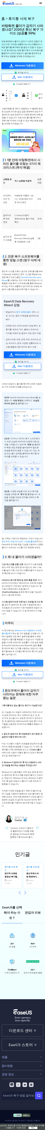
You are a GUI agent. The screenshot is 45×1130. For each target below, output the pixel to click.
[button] (25, 893)
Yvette (6, 96)
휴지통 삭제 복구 (21, 19)
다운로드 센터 (20, 1030)
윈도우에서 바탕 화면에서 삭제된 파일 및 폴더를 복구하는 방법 (33, 875)
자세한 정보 (21, 1128)
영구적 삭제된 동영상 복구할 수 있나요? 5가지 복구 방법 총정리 (11, 875)
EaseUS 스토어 (21, 1045)
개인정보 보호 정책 (11, 1121)
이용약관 (30, 1121)
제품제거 (37, 1121)
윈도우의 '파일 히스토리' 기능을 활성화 (19, 542)
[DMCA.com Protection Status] (26, 1116)
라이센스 (22, 1121)
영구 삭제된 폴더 (23, 312)
